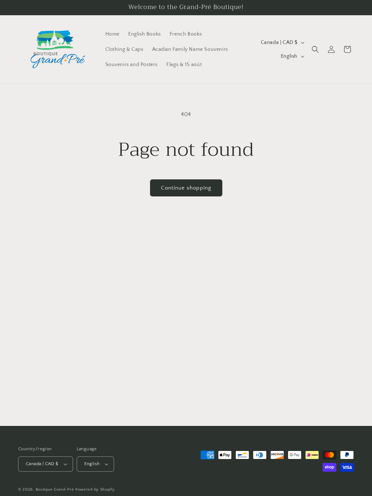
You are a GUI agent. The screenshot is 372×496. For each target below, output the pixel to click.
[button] (315, 49)
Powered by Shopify (95, 489)
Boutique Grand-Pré (55, 489)
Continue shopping (186, 188)
